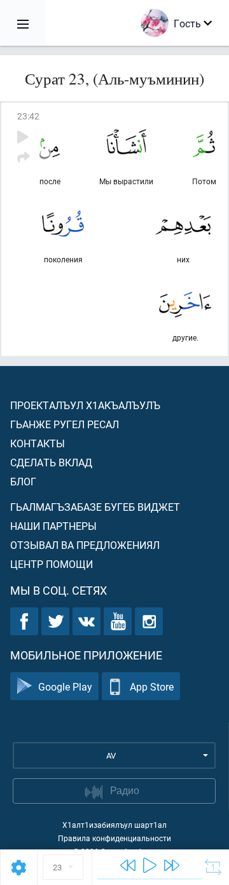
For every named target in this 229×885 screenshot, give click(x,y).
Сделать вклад (51, 462)
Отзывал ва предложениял (85, 544)
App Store (152, 686)
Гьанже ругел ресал (64, 424)
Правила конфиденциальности (114, 838)
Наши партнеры (53, 525)
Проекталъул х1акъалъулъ (85, 405)
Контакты (37, 443)
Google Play (65, 686)
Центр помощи (51, 564)
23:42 (28, 116)
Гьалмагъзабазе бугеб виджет (95, 506)
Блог (23, 481)
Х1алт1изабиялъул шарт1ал (114, 825)
